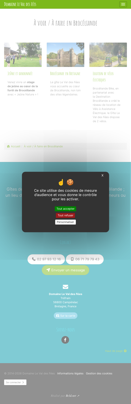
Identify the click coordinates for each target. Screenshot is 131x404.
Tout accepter (65, 208)
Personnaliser (65, 222)
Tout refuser (65, 215)
